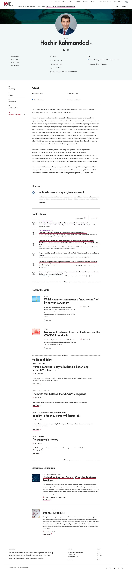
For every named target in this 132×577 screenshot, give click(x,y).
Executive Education (105, 1)
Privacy (98, 560)
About (93, 1)
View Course (46, 500)
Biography (12, 87)
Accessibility (100, 556)
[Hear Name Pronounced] (91, 43)
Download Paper (93, 225)
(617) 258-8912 (57, 68)
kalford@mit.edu (15, 65)
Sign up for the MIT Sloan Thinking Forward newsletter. (60, 6)
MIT (126, 2)
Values (64, 1)
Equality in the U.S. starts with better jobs (57, 415)
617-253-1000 (71, 560)
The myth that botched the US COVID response (59, 394)
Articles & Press (13, 107)
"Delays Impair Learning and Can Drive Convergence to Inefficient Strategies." (63, 223)
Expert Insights (54, 1)
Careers (99, 554)
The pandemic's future (45, 439)
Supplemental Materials (44, 226)
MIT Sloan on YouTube (114, 569)
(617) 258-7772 (15, 62)
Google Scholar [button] (79, 218)
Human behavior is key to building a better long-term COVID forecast (61, 368)
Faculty (85, 1)
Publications (12, 100)
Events (71, 1)
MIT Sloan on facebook (106, 569)
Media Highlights (42, 359)
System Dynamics (38, 100)
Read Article (47, 320)
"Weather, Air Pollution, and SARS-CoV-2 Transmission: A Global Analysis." (63, 232)
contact (117, 6)
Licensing (99, 558)
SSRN (92, 218)
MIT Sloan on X (110, 569)
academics (117, 1)
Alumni (78, 1)
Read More (42, 202)
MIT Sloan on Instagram (118, 569)
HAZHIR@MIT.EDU (57, 64)
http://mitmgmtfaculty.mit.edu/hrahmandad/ (65, 71)
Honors (11, 94)
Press (98, 552)
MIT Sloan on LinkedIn (122, 569)
